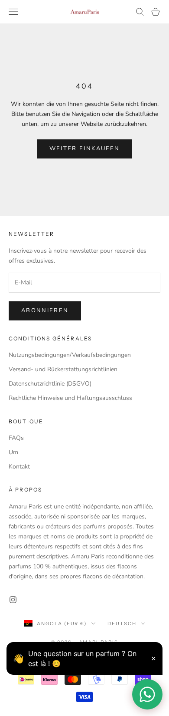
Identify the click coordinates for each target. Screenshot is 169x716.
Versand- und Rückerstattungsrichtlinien (63, 369)
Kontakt (19, 466)
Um (13, 452)
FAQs (16, 438)
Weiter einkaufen (84, 148)
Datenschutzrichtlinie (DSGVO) (50, 383)
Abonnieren (44, 310)
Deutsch (121, 623)
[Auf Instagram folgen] (13, 599)
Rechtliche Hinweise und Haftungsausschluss (70, 398)
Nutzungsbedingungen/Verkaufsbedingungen (70, 355)
